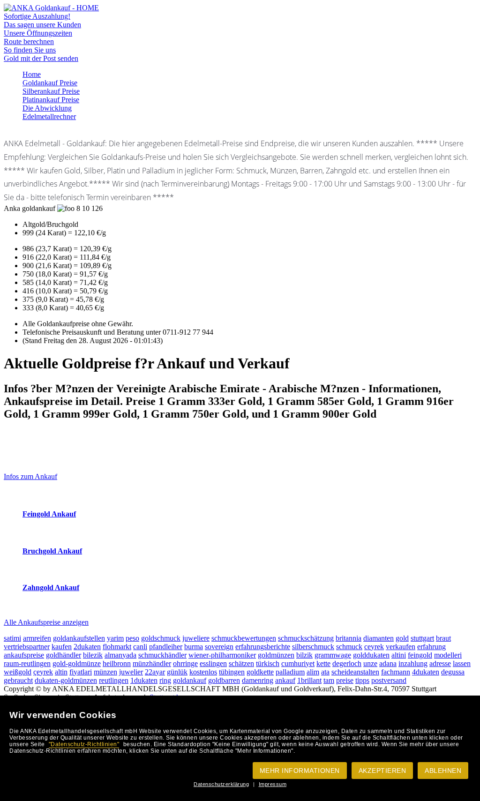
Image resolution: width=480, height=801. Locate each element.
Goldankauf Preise (49, 83)
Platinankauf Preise (50, 100)
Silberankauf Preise (51, 91)
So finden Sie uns (30, 50)
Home (31, 74)
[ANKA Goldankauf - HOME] (51, 8)
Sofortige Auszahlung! (37, 16)
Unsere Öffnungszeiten (38, 33)
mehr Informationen (300, 770)
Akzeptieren (382, 770)
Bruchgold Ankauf (52, 551)
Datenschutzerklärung (221, 784)
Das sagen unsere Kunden (42, 25)
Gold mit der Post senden (41, 58)
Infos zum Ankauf (30, 476)
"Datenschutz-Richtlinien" (84, 744)
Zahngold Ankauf (50, 587)
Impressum (273, 784)
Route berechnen (29, 41)
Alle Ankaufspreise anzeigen (46, 622)
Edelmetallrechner (49, 116)
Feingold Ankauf (49, 514)
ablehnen (443, 770)
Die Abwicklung (47, 108)
